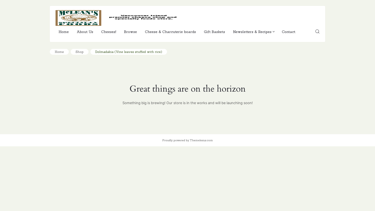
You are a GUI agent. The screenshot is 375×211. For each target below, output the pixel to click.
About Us (85, 32)
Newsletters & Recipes (252, 32)
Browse (130, 32)
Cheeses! (108, 32)
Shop (80, 52)
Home (64, 32)
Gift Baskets (214, 32)
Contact (288, 32)
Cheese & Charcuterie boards (170, 32)
